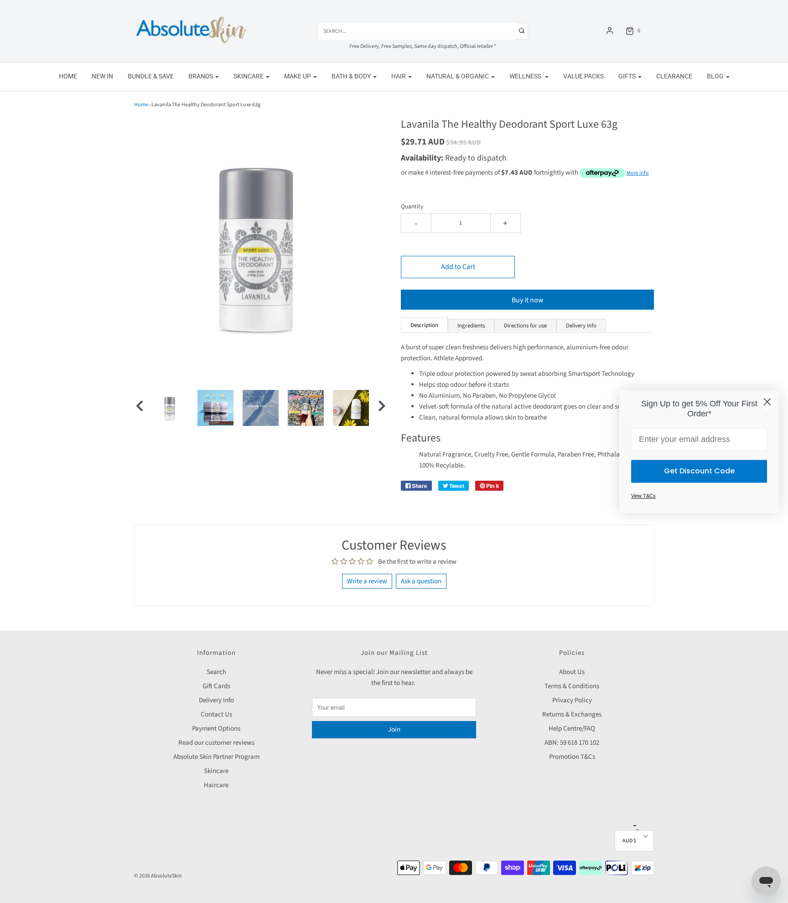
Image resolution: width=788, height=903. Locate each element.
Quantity (412, 206)
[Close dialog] (767, 402)
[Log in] (609, 30)
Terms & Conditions (571, 686)
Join (394, 729)
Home (68, 76)
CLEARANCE (674, 76)
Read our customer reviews (216, 742)
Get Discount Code (699, 471)
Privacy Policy (572, 700)
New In (102, 76)
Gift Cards (216, 686)
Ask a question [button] (421, 581)
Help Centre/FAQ (572, 728)
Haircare (216, 785)
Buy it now (528, 300)
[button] (139, 407)
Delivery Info (216, 700)
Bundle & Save (151, 76)
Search (216, 672)
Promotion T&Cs (572, 757)
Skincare (216, 771)
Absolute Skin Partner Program (216, 757)
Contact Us (216, 714)
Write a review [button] (367, 581)
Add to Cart (458, 267)
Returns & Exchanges (571, 714)
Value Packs (583, 76)
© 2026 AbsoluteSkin (158, 876)
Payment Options (216, 728)
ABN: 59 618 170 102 (571, 742)
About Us (572, 672)
